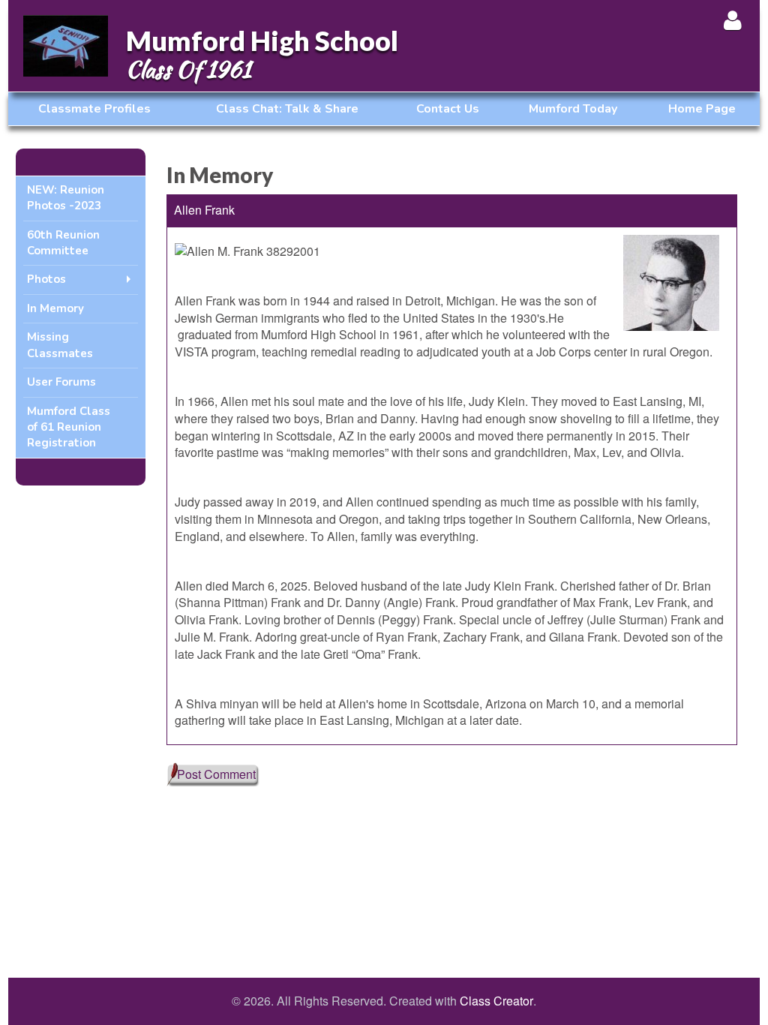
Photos (46, 279)
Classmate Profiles (94, 109)
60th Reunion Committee (63, 242)
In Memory (55, 308)
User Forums (61, 381)
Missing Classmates (60, 344)
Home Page (702, 109)
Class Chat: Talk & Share (287, 109)
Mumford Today (573, 109)
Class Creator (496, 1001)
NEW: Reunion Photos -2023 (65, 197)
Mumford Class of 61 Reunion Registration (68, 427)
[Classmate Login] (732, 20)
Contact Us (447, 109)
